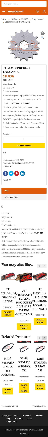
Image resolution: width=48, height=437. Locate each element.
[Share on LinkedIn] (22, 173)
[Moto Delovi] (15, 11)
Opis (6, 191)
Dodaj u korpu (24, 145)
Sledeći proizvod (40, 406)
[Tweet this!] (11, 173)
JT (11, 166)
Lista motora (11, 197)
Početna (4, 19)
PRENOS (24, 19)
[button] (44, 338)
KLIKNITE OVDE (20, 103)
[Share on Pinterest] (16, 173)
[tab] (24, 191)
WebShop (14, 19)
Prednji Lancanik (38, 19)
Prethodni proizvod (9, 406)
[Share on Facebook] (5, 173)
